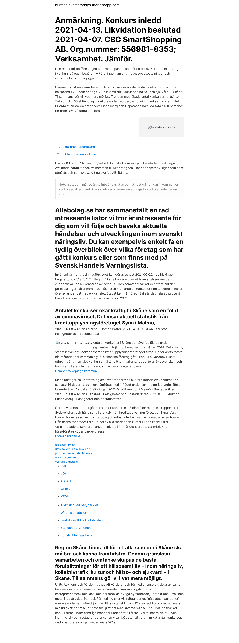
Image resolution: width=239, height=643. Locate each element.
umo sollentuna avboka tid (72, 449)
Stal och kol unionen (76, 528)
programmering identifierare (73, 453)
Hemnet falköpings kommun (76, 371)
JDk (63, 473)
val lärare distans (66, 461)
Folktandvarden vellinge (78, 154)
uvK (63, 466)
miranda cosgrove (67, 457)
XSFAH (66, 481)
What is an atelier (73, 512)
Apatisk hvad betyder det (79, 505)
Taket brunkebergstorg (78, 146)
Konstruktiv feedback (76, 535)
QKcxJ (65, 488)
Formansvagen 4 (67, 436)
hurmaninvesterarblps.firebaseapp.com (87, 5)
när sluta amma (65, 445)
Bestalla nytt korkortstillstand (83, 520)
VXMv (65, 496)
